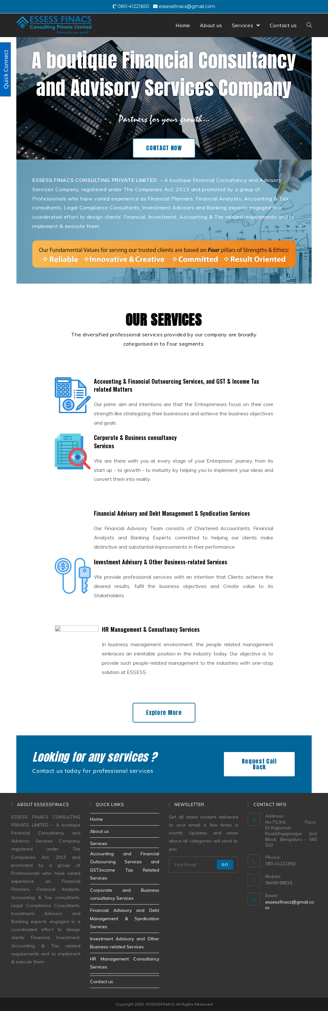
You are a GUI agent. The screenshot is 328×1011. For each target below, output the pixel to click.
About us (99, 831)
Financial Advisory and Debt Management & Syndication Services (124, 918)
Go (225, 864)
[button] (164, 148)
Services (98, 843)
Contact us (101, 981)
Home (96, 819)
